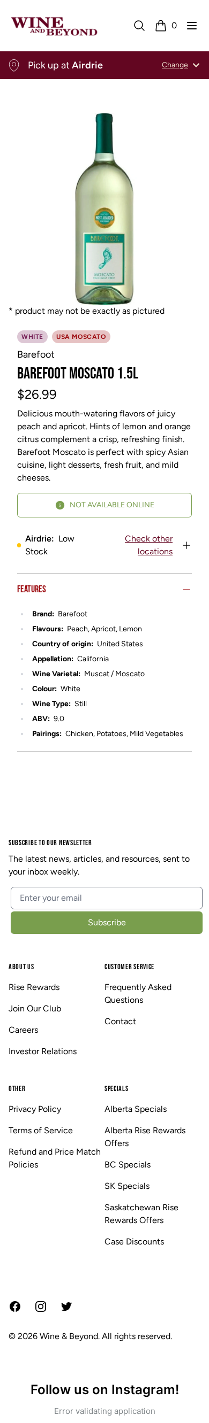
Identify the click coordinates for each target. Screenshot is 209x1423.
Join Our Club (35, 1008)
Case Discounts (134, 1241)
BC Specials (127, 1164)
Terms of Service (41, 1130)
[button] (192, 25)
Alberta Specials (135, 1109)
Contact (120, 1021)
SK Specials (127, 1186)
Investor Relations (43, 1051)
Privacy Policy (35, 1109)
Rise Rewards (34, 987)
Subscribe (107, 922)
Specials (116, 1088)
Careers (23, 1030)
